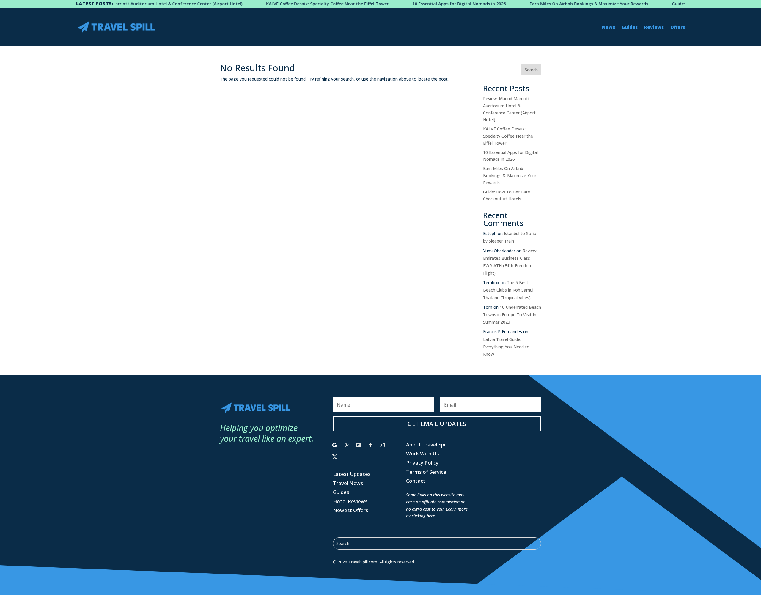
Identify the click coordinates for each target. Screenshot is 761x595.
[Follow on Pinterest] (346, 445)
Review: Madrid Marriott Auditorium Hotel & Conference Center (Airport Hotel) (140, 4)
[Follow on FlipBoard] (358, 445)
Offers (677, 27)
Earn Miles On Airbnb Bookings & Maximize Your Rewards (568, 4)
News (608, 27)
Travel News (348, 483)
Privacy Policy (422, 462)
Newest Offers (350, 510)
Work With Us (422, 453)
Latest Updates (351, 473)
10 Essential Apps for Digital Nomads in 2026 (438, 4)
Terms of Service (426, 471)
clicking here (423, 516)
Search (531, 70)
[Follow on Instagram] (382, 445)
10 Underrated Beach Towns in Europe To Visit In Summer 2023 (512, 314)
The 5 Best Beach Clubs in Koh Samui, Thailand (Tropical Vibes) (508, 290)
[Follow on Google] (334, 445)
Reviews (654, 27)
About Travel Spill (427, 444)
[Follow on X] (334, 457)
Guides (630, 27)
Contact (415, 480)
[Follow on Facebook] (370, 445)
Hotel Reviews (350, 501)
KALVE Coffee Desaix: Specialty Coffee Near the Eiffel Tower (307, 4)
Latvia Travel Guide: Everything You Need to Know (506, 346)
